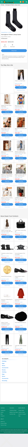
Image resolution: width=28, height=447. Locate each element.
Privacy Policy (4, 423)
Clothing (4, 361)
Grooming (4, 380)
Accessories (5, 367)
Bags (3, 363)
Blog (2, 414)
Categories (3, 410)
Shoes (3, 365)
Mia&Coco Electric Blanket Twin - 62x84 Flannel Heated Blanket (20, 176)
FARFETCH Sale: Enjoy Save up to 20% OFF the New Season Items (6, 231)
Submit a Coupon (22, 414)
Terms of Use (3, 425)
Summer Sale (12, 414)
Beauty (4, 370)
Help (19, 415)
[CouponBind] (9, 2)
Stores (2, 412)
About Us (3, 421)
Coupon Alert (21, 410)
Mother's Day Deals (14, 412)
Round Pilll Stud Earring (6, 276)
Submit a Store (21, 412)
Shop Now (14, 50)
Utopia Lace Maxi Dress (20, 80)
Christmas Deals (13, 410)
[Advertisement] (7, 80)
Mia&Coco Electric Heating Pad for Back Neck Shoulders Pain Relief (7, 199)
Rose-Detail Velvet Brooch (20, 322)
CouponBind (24, 430)
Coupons (2, 415)
